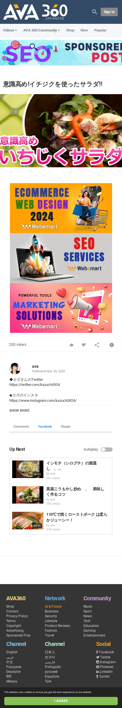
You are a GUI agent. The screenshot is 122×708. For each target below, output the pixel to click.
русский (51, 672)
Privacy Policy (17, 616)
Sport (87, 611)
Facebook (45, 426)
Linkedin (106, 672)
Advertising (15, 631)
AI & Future (53, 606)
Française (13, 667)
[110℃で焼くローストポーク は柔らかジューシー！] (27, 520)
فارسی (50, 662)
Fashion (51, 631)
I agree (61, 700)
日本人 (50, 652)
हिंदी (8, 677)
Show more (19, 411)
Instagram (108, 662)
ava (35, 366)
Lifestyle (51, 621)
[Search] (94, 11)
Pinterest (106, 667)
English (12, 652)
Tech (87, 621)
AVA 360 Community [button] (40, 30)
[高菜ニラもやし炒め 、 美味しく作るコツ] (27, 495)
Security (51, 616)
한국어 (50, 657)
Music (87, 606)
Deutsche (13, 672)
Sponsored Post (18, 635)
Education (91, 626)
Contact (12, 611)
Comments (21, 426)
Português (53, 667)
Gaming (89, 631)
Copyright (13, 626)
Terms (11, 621)
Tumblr (104, 677)
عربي (10, 657)
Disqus (66, 426)
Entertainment (94, 635)
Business (51, 611)
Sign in (109, 12)
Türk (48, 681)
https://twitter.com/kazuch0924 (34, 384)
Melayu (11, 681)
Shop (70, 30)
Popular (100, 30)
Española (52, 677)
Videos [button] (8, 30)
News (87, 616)
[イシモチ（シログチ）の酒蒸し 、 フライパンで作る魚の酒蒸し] (27, 469)
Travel (49, 635)
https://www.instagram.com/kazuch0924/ (43, 400)
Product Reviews (57, 626)
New (84, 30)
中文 (9, 662)
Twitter (105, 657)
